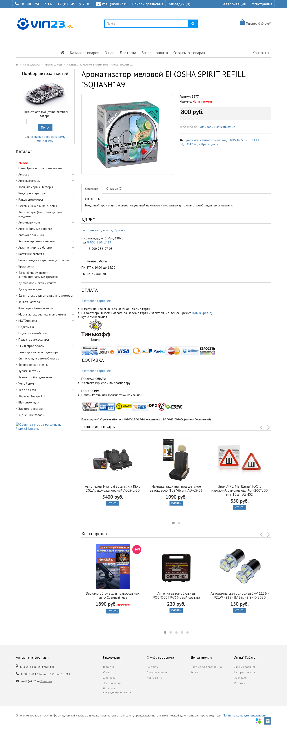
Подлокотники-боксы (32, 333)
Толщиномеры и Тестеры (35, 187)
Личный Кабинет (244, 666)
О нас (109, 52)
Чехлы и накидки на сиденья (38, 206)
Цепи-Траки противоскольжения (40, 168)
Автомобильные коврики (35, 229)
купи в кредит (201, 313)
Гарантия (108, 666)
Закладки (240, 677)
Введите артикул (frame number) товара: (45, 114)
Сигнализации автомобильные (38, 358)
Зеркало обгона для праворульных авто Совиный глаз (112, 595)
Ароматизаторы (53, 64)
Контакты (260, 52)
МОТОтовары (27, 321)
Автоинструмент (29, 222)
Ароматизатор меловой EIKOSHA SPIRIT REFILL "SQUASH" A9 (100, 64)
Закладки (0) (179, 4)
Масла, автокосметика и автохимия (42, 314)
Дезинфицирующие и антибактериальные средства (38, 275)
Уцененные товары (31, 415)
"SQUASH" (186, 144)
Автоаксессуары (31, 64)
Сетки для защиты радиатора (38, 352)
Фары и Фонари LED (32, 396)
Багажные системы (31, 254)
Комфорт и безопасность (35, 308)
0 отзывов (204, 127)
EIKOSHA (234, 140)
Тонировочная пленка (33, 365)
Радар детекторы (30, 199)
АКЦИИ (23, 163)
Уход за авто (27, 390)
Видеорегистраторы (32, 193)
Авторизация (234, 4)
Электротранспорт (30, 409)
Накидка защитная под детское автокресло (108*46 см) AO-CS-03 (176, 488)
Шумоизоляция (28, 402)
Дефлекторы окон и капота (37, 283)
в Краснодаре (208, 144)
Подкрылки (26, 327)
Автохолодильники (31, 235)
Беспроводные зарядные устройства (44, 260)
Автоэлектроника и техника (37, 241)
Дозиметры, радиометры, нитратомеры (45, 296)
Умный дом (26, 383)
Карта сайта (154, 677)
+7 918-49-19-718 (73, 4)
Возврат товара (157, 672)
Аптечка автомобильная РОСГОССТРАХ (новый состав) (176, 595)
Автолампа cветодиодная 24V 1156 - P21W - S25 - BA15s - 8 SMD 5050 (240, 595)
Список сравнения (147, 4)
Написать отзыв (224, 127)
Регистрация (261, 4)
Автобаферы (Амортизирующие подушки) (40, 214)
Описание (91, 189)
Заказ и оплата (154, 52)
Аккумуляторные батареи (35, 247)
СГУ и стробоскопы (31, 346)
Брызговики (26, 266)
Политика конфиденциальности (117, 690)
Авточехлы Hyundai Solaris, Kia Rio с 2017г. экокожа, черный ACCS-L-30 (112, 488)
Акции (194, 672)
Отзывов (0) (114, 188)
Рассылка (240, 683)
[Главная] (62, 52)
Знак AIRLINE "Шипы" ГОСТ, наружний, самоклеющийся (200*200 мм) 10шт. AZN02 (239, 490)
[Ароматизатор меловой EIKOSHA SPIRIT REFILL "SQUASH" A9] (127, 134)
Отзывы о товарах (189, 52)
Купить (188, 140)
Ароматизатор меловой (210, 140)
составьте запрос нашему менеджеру (47, 139)
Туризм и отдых (29, 371)
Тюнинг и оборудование (35, 377)
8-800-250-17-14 (37, 4)
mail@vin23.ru (115, 4)
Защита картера (29, 302)
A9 (196, 144)
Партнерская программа (206, 666)
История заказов (245, 672)
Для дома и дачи (30, 289)
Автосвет (24, 174)
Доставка (128, 52)
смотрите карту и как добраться (103, 230)
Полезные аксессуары (33, 339)
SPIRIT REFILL (250, 140)
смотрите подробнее (96, 301)
